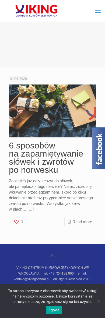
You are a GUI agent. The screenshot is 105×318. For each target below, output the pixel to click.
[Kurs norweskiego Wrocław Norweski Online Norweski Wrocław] (52, 11)
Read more (82, 221)
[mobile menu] (97, 10)
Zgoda (53, 310)
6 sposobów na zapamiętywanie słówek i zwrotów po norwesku (46, 158)
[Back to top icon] (52, 255)
